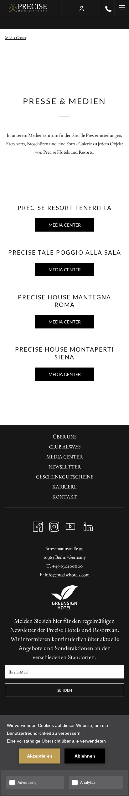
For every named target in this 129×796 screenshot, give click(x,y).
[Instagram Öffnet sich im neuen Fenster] (54, 525)
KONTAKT (64, 496)
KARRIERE (64, 486)
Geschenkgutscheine (64, 476)
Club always (64, 446)
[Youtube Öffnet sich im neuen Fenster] (70, 525)
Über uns (64, 436)
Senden (64, 690)
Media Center (65, 225)
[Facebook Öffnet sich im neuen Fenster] (38, 525)
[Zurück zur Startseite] (28, 8)
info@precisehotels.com (67, 574)
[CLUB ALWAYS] (81, 7)
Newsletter (65, 466)
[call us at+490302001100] (108, 8)
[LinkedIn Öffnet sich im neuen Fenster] (88, 525)
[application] (64, 755)
